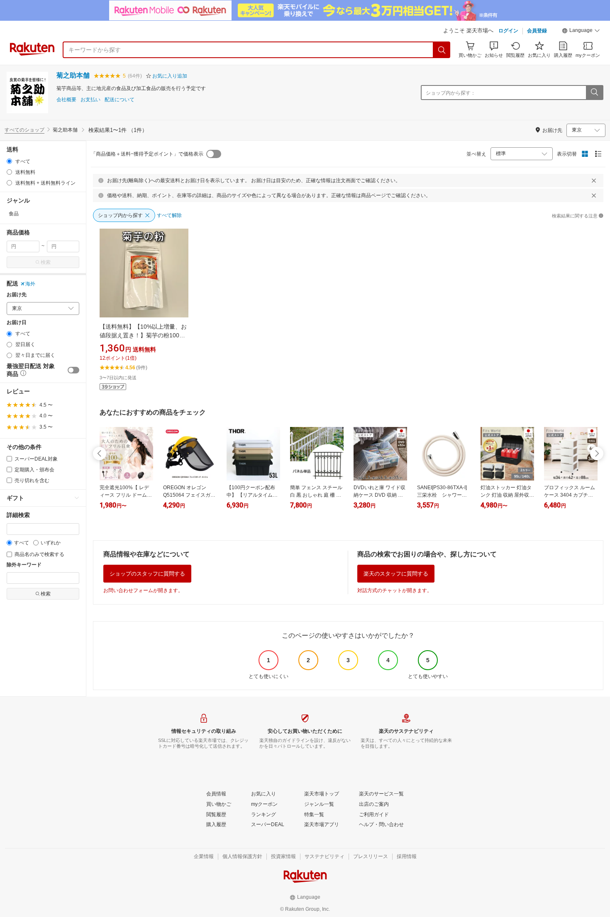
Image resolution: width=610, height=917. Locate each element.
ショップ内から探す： (451, 93)
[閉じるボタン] (594, 180)
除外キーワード (24, 565)
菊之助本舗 (73, 75)
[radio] (9, 161)
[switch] (73, 370)
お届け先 (17, 295)
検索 (46, 262)
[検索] (442, 49)
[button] (581, 31)
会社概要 (66, 99)
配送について (119, 99)
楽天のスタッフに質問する (396, 574)
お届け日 (17, 322)
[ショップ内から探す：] (594, 92)
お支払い (90, 99)
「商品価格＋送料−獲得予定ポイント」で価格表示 (147, 154)
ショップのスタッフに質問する (147, 574)
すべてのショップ (24, 130)
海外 (30, 284)
